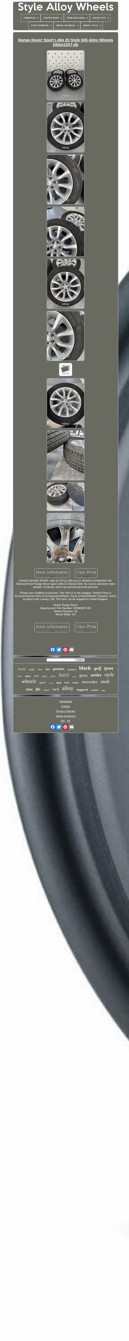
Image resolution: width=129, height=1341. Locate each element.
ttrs (47, 669)
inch (55, 689)
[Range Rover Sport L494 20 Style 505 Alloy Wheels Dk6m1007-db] (65, 76)
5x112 (64, 674)
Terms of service (66, 716)
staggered (82, 689)
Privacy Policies (65, 711)
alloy (67, 688)
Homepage (65, 701)
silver (40, 669)
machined (71, 669)
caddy (31, 669)
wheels (29, 681)
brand (19, 676)
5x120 (21, 669)
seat (51, 683)
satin (103, 690)
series (96, 674)
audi (105, 681)
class (29, 689)
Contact (65, 706)
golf (97, 668)
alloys (28, 676)
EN (62, 721)
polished (94, 690)
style (109, 674)
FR (68, 721)
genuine (58, 669)
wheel (46, 690)
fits (38, 689)
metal (74, 677)
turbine (53, 676)
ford (58, 682)
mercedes (90, 682)
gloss (83, 675)
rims (66, 682)
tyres (108, 668)
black (85, 668)
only (36, 675)
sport (42, 682)
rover (76, 682)
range (44, 676)
